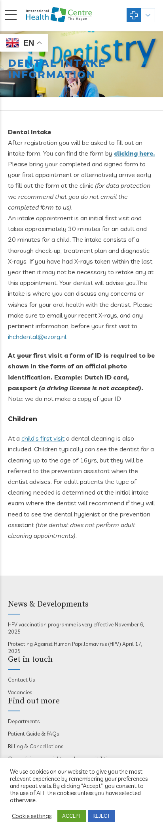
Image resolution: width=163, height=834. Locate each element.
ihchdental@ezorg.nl (37, 337)
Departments (24, 721)
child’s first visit (42, 438)
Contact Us (21, 679)
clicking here (133, 153)
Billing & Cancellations (35, 746)
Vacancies (20, 692)
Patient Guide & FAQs (33, 733)
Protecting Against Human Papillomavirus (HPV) (64, 644)
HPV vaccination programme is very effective (61, 624)
